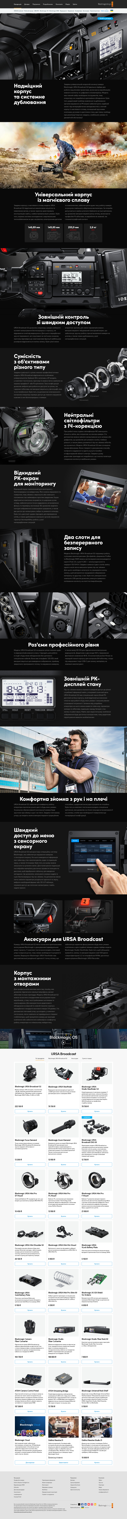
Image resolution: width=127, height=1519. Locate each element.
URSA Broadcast (18, 11)
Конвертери (78, 11)
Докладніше (30, 1462)
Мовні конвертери (47, 1482)
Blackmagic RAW (54, 11)
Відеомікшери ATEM (19, 1485)
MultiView (44, 1489)
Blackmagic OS (44, 11)
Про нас (101, 1482)
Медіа (67, 4)
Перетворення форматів (48, 1480)
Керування (71, 11)
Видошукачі (63, 11)
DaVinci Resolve (21, 1482)
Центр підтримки (75, 1482)
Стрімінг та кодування (48, 1494)
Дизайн (36, 10)
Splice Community (75, 1489)
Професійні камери (19, 1480)
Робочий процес (29, 11)
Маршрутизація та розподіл (49, 1492)
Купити (30, 1111)
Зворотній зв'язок (75, 1485)
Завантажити (63, 1462)
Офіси (100, 1480)
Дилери (27, 4)
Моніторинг (45, 1485)
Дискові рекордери (19, 1489)
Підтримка (36, 4)
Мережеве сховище (47, 1487)
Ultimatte (16, 1487)
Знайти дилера (105, 18)
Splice (75, 4)
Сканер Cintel (17, 1497)
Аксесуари (86, 11)
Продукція (17, 4)
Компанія (59, 4)
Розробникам (48, 4)
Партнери (101, 1485)
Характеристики (95, 11)
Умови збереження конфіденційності (23, 1512)
